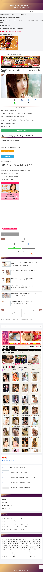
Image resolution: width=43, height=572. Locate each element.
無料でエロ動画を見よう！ (21, 1)
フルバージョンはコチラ (21, 130)
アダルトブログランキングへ (8, 460)
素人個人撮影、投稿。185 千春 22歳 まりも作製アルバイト (15, 524)
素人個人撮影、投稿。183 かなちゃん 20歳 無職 (13, 529)
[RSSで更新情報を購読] (32, 254)
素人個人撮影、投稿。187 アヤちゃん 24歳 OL (12, 518)
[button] (28, 103)
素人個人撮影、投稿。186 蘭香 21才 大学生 (12, 521)
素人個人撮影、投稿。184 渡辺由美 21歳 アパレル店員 (14, 527)
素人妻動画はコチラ (8, 156)
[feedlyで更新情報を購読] (11, 254)
